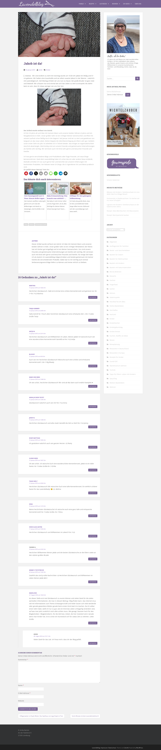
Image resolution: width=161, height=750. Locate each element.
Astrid (40, 70)
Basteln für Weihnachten (119, 259)
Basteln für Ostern (116, 255)
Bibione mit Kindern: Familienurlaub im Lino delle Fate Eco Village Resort (123, 193)
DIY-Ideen (126, 4)
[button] (26, 173)
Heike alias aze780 (35, 527)
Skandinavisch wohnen (118, 366)
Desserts (113, 276)
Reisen (112, 340)
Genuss (112, 293)
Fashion (112, 280)
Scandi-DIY (114, 361)
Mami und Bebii (34, 377)
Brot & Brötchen (115, 272)
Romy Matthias (34, 438)
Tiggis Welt (33, 481)
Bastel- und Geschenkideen (120, 250)
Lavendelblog (96, 748)
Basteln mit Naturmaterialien (120, 267)
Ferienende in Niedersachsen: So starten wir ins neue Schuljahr (123, 199)
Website (21, 701)
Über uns (138, 4)
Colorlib (126, 748)
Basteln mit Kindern (117, 263)
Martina (32, 286)
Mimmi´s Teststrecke (36, 570)
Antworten (92, 297)
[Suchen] (137, 78)
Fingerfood (114, 285)
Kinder (48, 70)
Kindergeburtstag (116, 327)
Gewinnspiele (115, 297)
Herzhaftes (114, 310)
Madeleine (33, 593)
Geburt (31, 224)
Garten (112, 289)
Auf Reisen (103, 4)
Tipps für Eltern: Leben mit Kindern (123, 374)
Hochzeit (113, 314)
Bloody (32, 354)
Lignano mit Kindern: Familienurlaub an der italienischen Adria (123, 206)
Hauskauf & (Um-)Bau (117, 302)
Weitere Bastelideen (117, 383)
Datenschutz (112, 748)
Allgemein (113, 242)
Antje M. (32, 331)
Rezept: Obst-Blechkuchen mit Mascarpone (123, 211)
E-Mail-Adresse (24, 693)
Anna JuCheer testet (36, 397)
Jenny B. (32, 418)
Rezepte (91, 4)
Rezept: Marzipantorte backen (118, 215)
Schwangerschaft (41, 224)
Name (21, 685)
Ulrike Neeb (33, 458)
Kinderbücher (115, 323)
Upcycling (113, 378)
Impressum (104, 748)
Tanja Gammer (34, 308)
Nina (31, 504)
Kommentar (23, 660)
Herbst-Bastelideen (117, 306)
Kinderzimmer (115, 331)
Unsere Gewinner (113, 180)
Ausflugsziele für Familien (119, 246)
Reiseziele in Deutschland (119, 349)
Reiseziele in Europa (117, 353)
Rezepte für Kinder (117, 357)
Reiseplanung (115, 344)
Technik (112, 370)
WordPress (139, 748)
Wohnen (115, 4)
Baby (25, 224)
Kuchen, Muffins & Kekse (119, 336)
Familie (81, 4)
